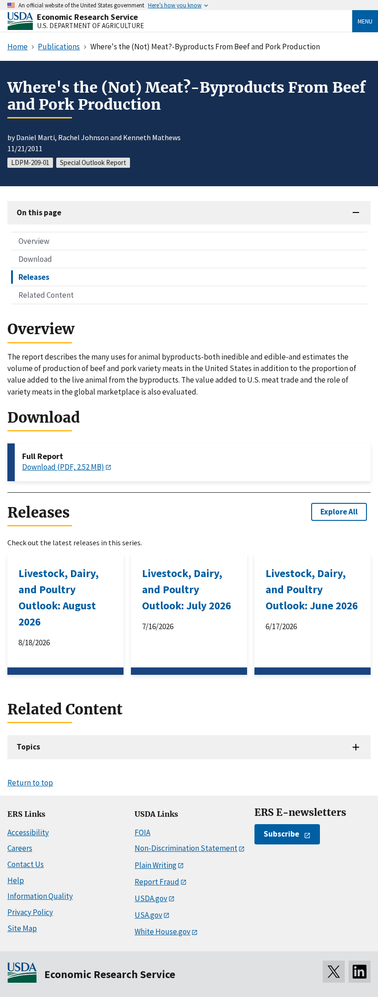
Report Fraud (157, 882)
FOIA (142, 832)
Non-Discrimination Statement (186, 848)
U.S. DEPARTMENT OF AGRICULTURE (90, 26)
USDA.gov (151, 898)
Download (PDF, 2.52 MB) (63, 467)
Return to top (30, 783)
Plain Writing (156, 865)
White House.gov (162, 931)
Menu (365, 21)
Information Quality (40, 896)
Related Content (46, 295)
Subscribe (281, 834)
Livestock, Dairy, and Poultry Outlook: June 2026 (312, 589)
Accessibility (28, 832)
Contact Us (25, 864)
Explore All (339, 512)
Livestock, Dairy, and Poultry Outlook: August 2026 (58, 597)
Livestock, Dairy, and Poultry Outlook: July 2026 (186, 589)
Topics (28, 747)
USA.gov (148, 915)
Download (35, 259)
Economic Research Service (87, 17)
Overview (33, 241)
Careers (19, 848)
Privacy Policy (30, 912)
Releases (33, 277)
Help (15, 880)
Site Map (22, 928)
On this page (39, 212)
